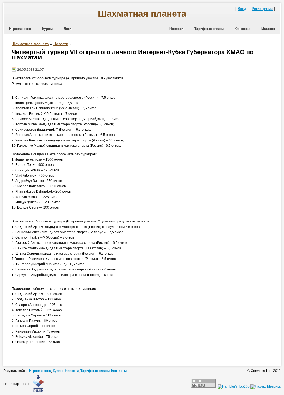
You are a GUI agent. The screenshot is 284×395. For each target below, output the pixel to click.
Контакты (242, 29)
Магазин (268, 29)
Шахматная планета (142, 14)
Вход (242, 9)
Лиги (67, 29)
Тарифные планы (209, 29)
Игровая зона (20, 29)
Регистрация (262, 9)
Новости (176, 29)
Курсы (47, 29)
